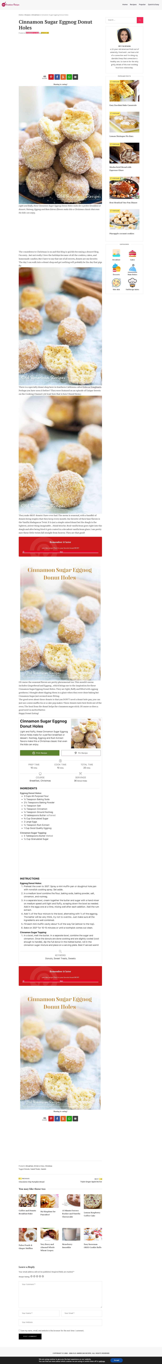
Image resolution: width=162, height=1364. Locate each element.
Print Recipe (41, 753)
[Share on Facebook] (57, 77)
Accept (116, 1360)
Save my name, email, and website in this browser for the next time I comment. (52, 1330)
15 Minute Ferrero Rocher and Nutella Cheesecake (71, 1213)
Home (125, 4)
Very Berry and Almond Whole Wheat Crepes (47, 1247)
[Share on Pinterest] (51, 77)
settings (102, 1361)
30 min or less (39, 1166)
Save (61, 552)
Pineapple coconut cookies (121, 233)
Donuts (27, 1169)
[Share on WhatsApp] (69, 77)
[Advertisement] (59, 55)
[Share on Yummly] (63, 77)
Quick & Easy (153, 4)
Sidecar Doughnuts (92, 387)
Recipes (133, 4)
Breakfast (35, 15)
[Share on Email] (75, 77)
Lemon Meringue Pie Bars (121, 136)
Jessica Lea (45, 33)
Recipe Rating (24, 1276)
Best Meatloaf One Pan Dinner (123, 202)
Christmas (48, 1166)
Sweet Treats (35, 1169)
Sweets (43, 1169)
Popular (142, 4)
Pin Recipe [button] (83, 753)
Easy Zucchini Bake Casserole (123, 105)
